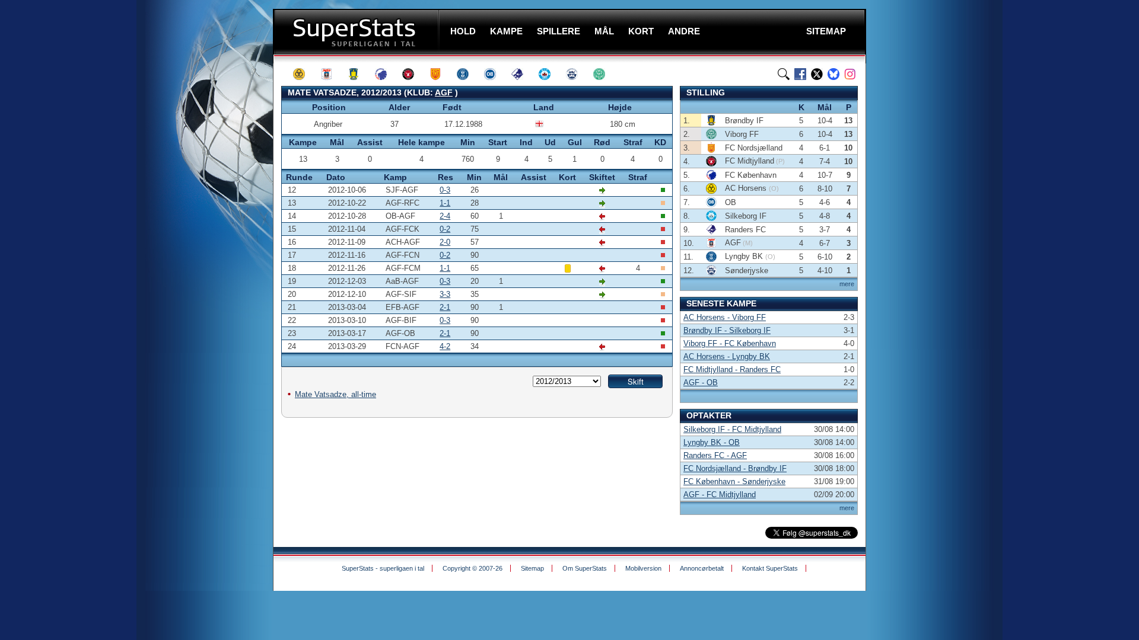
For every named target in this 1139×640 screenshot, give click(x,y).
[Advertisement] (201, 234)
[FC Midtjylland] (413, 74)
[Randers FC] (522, 74)
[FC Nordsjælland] (440, 74)
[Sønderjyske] (577, 74)
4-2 (445, 346)
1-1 (445, 203)
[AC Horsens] (304, 74)
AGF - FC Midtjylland (719, 494)
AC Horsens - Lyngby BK (726, 356)
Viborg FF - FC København (729, 343)
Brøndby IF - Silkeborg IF (727, 330)
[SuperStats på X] (817, 74)
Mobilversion (643, 568)
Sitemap (532, 568)
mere (846, 283)
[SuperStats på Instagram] (850, 74)
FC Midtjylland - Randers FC (732, 369)
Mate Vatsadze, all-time (335, 394)
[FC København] (386, 74)
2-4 (445, 216)
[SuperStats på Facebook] (800, 74)
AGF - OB (700, 382)
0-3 (445, 189)
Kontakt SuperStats (770, 568)
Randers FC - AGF (715, 455)
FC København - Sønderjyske (734, 481)
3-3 (445, 294)
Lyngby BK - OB (711, 442)
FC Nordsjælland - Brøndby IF (735, 468)
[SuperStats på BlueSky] (833, 74)
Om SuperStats (584, 568)
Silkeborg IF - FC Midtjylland (732, 429)
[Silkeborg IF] (550, 74)
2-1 (445, 307)
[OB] (495, 74)
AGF (444, 92)
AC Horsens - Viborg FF (724, 317)
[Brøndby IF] (359, 74)
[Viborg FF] (604, 74)
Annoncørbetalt (702, 568)
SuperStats (357, 32)
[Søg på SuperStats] (784, 74)
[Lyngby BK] (468, 74)
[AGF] (331, 74)
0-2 (445, 229)
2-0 (445, 242)
